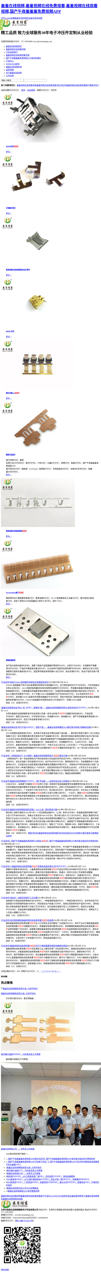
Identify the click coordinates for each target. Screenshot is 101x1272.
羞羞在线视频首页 (14, 46)
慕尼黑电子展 (88, 833)
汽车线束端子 (12, 52)
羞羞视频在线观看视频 (16, 49)
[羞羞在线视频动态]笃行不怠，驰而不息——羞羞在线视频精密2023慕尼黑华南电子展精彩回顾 (46, 727)
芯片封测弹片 (76, 833)
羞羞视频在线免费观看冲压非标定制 (54, 833)
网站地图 (38, 18)
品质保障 (10, 70)
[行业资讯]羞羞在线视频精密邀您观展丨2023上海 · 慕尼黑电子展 (29, 810)
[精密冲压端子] (38, 450)
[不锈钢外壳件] (38, 203)
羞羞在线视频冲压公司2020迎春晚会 (22, 1188)
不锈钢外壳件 (11, 208)
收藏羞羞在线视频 (19, 18)
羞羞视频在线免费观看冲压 (48, 85)
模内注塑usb (12, 393)
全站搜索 (31, 90)
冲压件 (63, 85)
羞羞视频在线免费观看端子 (78, 85)
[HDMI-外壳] (38, 327)
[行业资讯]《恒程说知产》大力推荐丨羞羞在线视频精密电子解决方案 (34, 756)
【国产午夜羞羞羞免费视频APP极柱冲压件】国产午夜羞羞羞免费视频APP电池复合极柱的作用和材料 (51, 1159)
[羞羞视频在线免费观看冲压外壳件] (38, 265)
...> (58, 971)
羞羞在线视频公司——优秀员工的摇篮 (23, 1173)
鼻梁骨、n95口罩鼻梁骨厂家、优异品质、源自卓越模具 (41, 1176)
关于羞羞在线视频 (14, 73)
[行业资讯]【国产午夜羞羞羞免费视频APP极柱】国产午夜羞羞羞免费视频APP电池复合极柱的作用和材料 (49, 841)
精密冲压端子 (11, 455)
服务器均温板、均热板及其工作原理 (24, 1170)
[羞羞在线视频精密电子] (14, 26)
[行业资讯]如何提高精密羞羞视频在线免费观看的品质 (27, 920)
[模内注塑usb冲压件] (38, 388)
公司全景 (10, 76)
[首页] (39, 971)
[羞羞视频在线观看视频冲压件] (38, 526)
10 (56, 971)
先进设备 (70, 1196)
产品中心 (10, 61)
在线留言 (30, 18)
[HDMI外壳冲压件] (38, 142)
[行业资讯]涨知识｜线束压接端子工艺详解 (19, 898)
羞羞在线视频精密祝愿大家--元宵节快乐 (24, 1168)
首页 (23, 90)
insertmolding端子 (15, 593)
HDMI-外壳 (10, 331)
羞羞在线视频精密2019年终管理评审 (23, 1191)
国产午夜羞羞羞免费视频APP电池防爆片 (23, 58)
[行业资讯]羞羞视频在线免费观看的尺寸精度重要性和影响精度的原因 (34, 946)
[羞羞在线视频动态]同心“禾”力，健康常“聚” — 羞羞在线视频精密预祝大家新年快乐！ (44, 708)
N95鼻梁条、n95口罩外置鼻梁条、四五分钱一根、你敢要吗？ (48, 1179)
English (8, 18)
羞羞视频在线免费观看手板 (18, 55)
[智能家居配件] (38, 655)
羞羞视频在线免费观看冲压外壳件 (18, 270)
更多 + (8, 152)
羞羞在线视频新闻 (14, 67)
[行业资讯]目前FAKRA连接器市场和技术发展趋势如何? (25, 682)
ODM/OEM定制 (12, 64)
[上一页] (40, 971)
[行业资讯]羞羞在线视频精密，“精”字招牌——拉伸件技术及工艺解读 (35, 781)
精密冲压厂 (95, 85)
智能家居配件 (11, 660)
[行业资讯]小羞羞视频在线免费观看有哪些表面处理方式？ (34, 866)
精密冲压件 (33, 833)
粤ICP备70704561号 (24, 1221)
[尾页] (61, 971)
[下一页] (60, 971)
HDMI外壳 (12, 146)
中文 (3, 18)
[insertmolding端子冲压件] (38, 588)
